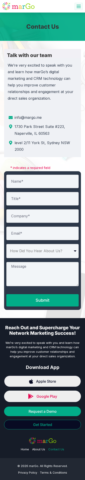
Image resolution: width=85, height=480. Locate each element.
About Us (38, 449)
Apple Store (46, 381)
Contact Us (56, 449)
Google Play (46, 396)
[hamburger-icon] (79, 6)
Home (25, 449)
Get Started (42, 424)
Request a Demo (43, 411)
